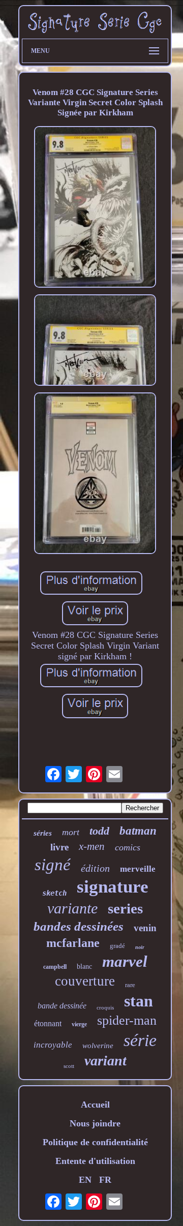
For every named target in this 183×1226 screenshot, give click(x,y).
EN (85, 1180)
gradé (117, 945)
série (140, 1040)
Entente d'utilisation (95, 1161)
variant (105, 1060)
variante (72, 908)
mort (70, 832)
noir (139, 947)
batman (138, 830)
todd (99, 830)
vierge (79, 1024)
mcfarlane (73, 942)
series (125, 908)
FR (105, 1180)
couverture (85, 981)
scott (69, 1066)
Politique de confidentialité (95, 1142)
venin (145, 928)
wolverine (97, 1045)
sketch (54, 893)
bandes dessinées (79, 926)
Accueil (95, 1104)
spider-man (127, 1020)
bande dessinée (62, 1005)
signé (53, 864)
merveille (138, 869)
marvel (124, 961)
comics (127, 847)
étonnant (48, 1023)
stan (138, 1001)
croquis (105, 1007)
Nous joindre (95, 1123)
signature (112, 887)
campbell (55, 966)
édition (95, 868)
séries (43, 833)
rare (130, 985)
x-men (92, 846)
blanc (84, 966)
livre (59, 847)
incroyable (53, 1045)
